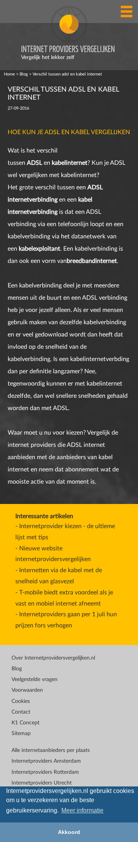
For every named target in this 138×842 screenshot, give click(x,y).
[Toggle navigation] (126, 11)
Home (9, 74)
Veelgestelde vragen (35, 679)
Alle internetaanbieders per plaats (51, 750)
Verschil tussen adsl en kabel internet (67, 74)
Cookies (21, 701)
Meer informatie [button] (82, 810)
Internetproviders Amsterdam (46, 761)
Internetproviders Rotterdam (45, 772)
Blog (24, 74)
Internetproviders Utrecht (42, 783)
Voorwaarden (27, 690)
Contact (21, 712)
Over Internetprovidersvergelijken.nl (53, 658)
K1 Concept (25, 722)
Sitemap (21, 733)
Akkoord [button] (69, 832)
